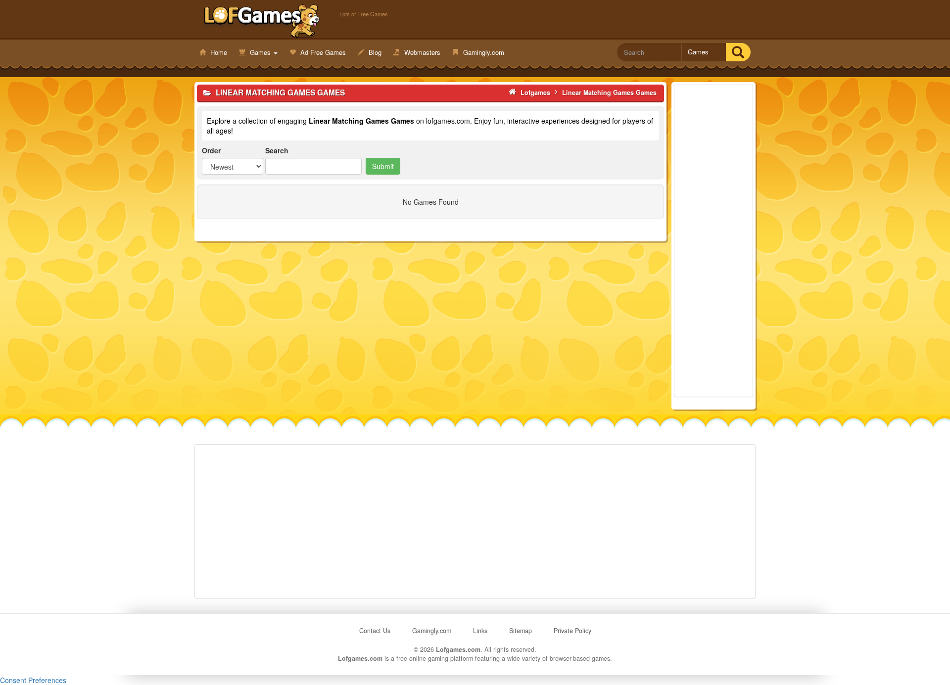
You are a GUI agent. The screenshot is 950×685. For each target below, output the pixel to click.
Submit (383, 166)
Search (276, 150)
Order (211, 150)
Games (260, 52)
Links (480, 630)
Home (217, 52)
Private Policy (572, 630)
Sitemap (520, 630)
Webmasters (421, 52)
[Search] (738, 52)
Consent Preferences (33, 680)
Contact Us (374, 630)
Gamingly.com (482, 52)
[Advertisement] (713, 240)
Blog (374, 52)
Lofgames (262, 20)
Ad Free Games (322, 52)
